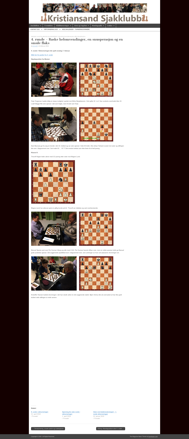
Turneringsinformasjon (66, 36)
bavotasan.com (153, 436)
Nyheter (39, 36)
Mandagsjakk (97, 26)
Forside (33, 36)
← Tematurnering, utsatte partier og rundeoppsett (48, 428)
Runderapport (52, 36)
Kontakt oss (35, 29)
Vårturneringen (79, 36)
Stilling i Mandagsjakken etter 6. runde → (111, 428)
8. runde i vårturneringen (39, 412)
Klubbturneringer (62, 26)
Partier (45, 36)
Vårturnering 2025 (51, 29)
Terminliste (48, 26)
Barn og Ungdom (80, 26)
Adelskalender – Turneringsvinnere (76, 29)
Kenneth (35, 46)
